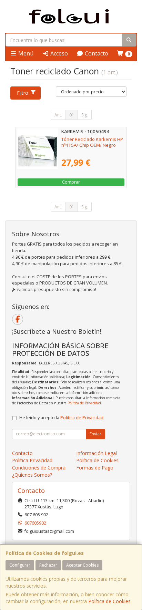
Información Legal (96, 453)
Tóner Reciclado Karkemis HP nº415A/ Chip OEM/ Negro (92, 142)
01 (71, 115)
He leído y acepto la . (61, 418)
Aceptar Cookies (82, 565)
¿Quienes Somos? (32, 475)
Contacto (95, 53)
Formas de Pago (94, 467)
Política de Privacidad (84, 403)
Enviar (95, 434)
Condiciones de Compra (38, 467)
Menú (25, 53)
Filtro (22, 93)
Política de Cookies (109, 601)
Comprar (71, 182)
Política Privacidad (32, 460)
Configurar (19, 565)
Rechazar (48, 565)
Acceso (58, 53)
